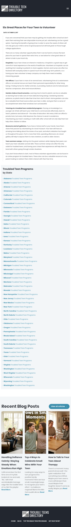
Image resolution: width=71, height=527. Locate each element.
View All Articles (58, 406)
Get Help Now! (54, 521)
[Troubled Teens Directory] (13, 8)
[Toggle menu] (68, 8)
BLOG (19, 521)
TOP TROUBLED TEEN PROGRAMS (35, 521)
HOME (13, 521)
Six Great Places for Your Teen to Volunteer (29, 27)
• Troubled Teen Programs (17, 179)
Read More (5, 490)
